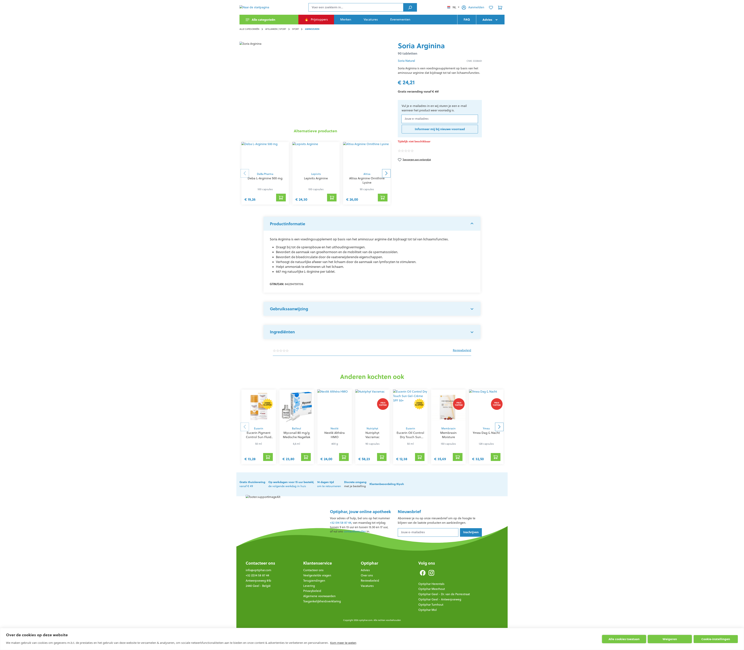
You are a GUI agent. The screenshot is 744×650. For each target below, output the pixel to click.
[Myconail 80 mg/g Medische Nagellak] (296, 406)
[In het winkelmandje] (281, 197)
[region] (315, 83)
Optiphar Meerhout (431, 589)
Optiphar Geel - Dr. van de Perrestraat (444, 594)
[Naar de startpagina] (258, 7)
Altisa (366, 174)
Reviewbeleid (462, 350)
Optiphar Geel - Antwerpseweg (439, 599)
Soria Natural (406, 61)
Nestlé (334, 428)
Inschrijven (471, 532)
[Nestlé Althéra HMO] (334, 406)
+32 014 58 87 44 (340, 523)
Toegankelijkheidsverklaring (322, 601)
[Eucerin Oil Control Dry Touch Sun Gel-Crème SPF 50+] (410, 406)
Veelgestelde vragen (317, 575)
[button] (372, 224)
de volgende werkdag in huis (291, 484)
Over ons (367, 575)
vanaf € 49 (252, 484)
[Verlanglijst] (491, 7)
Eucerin (258, 428)
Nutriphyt (372, 428)
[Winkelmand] (500, 7)
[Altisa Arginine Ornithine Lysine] (367, 156)
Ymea (486, 428)
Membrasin (448, 428)
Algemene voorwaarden (319, 596)
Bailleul (296, 428)
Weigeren (670, 639)
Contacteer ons (260, 563)
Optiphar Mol (427, 610)
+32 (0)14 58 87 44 (257, 575)
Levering (309, 586)
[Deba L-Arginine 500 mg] (265, 156)
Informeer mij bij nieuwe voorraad (440, 129)
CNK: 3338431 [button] (474, 61)
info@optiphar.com (258, 570)
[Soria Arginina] (315, 83)
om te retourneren (329, 484)
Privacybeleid (312, 591)
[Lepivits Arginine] (316, 156)
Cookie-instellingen (715, 639)
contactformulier (355, 531)
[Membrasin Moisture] (448, 406)
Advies (365, 570)
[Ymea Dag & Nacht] (486, 406)
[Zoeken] (410, 7)
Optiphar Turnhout (430, 605)
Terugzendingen (314, 581)
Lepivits (316, 174)
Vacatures (367, 586)
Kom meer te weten (343, 643)
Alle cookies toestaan (624, 639)
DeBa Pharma (265, 174)
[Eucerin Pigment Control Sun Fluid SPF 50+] (258, 406)
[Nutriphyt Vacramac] (372, 406)
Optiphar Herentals (431, 584)
